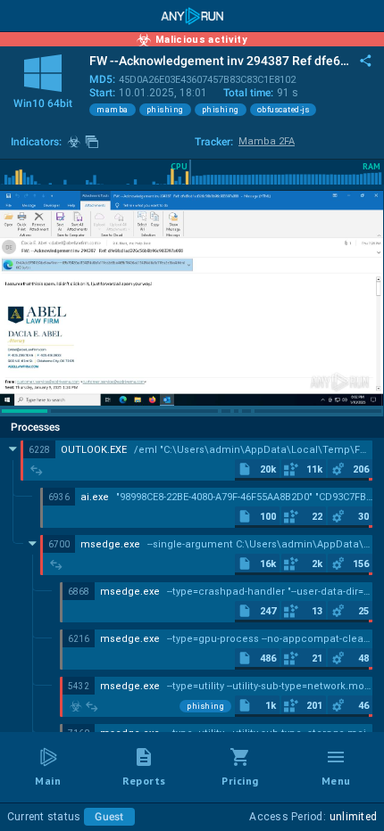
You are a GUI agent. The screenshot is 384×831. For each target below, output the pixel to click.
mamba (112, 109)
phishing (165, 109)
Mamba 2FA (266, 141)
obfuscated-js (283, 109)
